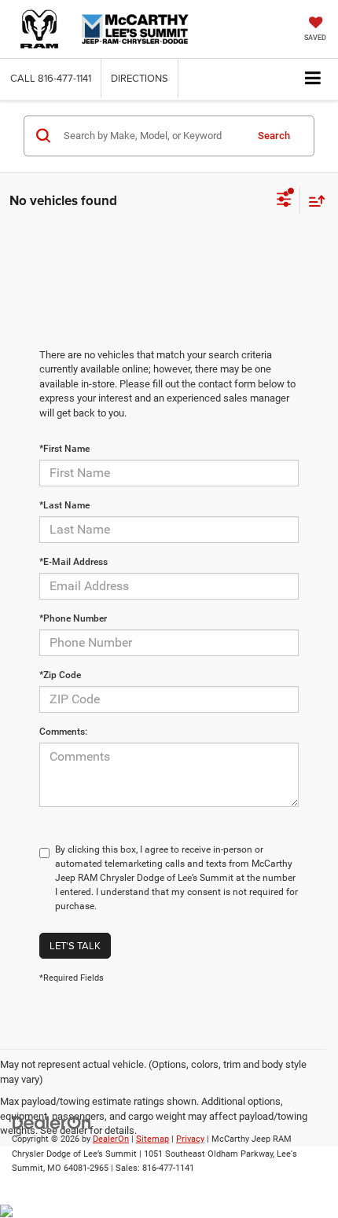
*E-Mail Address (73, 561)
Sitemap (152, 1139)
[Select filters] (284, 201)
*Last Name (64, 505)
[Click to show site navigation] (313, 79)
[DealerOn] (52, 1122)
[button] (50, 78)
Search (274, 135)
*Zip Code (60, 675)
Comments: (63, 731)
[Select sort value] (312, 201)
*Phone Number (73, 618)
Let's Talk (75, 945)
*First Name (64, 448)
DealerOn (111, 1139)
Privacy (190, 1139)
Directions (139, 78)
